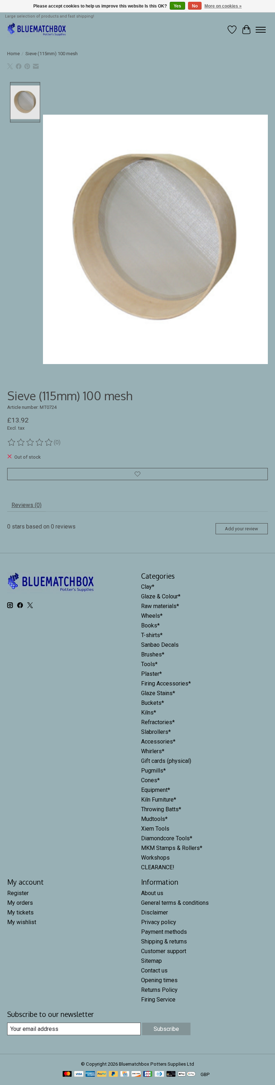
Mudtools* (154, 819)
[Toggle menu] (261, 30)
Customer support (163, 951)
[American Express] (90, 1074)
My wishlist (21, 922)
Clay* (147, 586)
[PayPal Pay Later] (113, 1074)
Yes (177, 6)
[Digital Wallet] (187, 1074)
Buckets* (152, 702)
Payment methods (164, 931)
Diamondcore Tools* (166, 838)
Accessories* (158, 741)
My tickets (20, 912)
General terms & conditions (175, 902)
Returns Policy (159, 989)
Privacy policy (158, 922)
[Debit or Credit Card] (171, 1074)
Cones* (150, 780)
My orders (20, 902)
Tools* (149, 664)
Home (13, 53)
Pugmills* (153, 770)
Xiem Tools (155, 828)
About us (152, 893)
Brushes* (152, 654)
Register (18, 893)
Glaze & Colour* (160, 596)
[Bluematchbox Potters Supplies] (37, 29)
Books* (150, 625)
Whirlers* (152, 751)
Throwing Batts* (161, 809)
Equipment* (155, 790)
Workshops (155, 857)
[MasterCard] (67, 1074)
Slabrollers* (156, 731)
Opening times (159, 980)
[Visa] (78, 1074)
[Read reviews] (30, 442)
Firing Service (158, 999)
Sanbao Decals (160, 644)
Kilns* (148, 712)
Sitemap (151, 960)
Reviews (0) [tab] (26, 505)
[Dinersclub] (159, 1074)
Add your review (241, 528)
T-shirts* (152, 635)
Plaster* (151, 673)
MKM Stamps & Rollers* (171, 848)
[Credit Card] (124, 1074)
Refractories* (158, 722)
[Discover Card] (136, 1074)
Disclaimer (154, 912)
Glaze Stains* (158, 693)
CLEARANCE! (157, 867)
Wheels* (152, 615)
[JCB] (148, 1074)
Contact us (154, 970)
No (195, 6)
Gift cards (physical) (166, 760)
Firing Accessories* (166, 683)
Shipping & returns (164, 941)
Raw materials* (160, 606)
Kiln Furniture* (158, 799)
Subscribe (166, 1029)
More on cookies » (223, 6)
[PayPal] (101, 1074)
